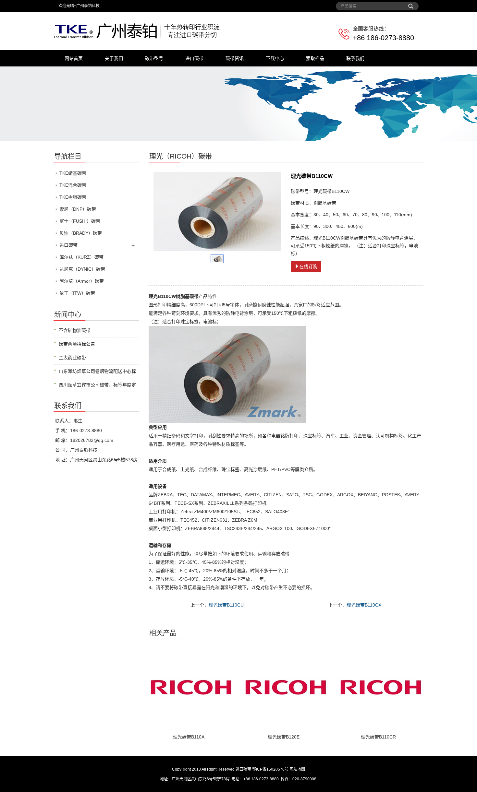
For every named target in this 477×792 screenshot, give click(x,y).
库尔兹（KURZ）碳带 (81, 257)
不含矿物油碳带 (75, 330)
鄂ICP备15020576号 (270, 769)
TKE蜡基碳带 (72, 173)
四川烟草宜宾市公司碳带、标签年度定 (97, 384)
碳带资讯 (235, 58)
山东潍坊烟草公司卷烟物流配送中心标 (97, 371)
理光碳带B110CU (226, 605)
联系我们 (355, 58)
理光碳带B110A (188, 736)
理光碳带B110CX (364, 605)
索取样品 (315, 58)
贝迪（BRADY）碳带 (80, 233)
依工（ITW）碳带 (77, 293)
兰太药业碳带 (72, 357)
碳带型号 (154, 58)
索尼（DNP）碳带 (77, 209)
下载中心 (275, 58)
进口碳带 (194, 58)
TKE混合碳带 (72, 185)
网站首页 (74, 58)
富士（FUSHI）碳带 (79, 221)
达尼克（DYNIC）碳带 (82, 269)
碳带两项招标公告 (77, 344)
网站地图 (297, 769)
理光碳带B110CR (378, 736)
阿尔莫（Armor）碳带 (81, 281)
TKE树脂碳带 (72, 197)
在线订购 (308, 266)
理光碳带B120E (284, 736)
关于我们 (114, 58)
